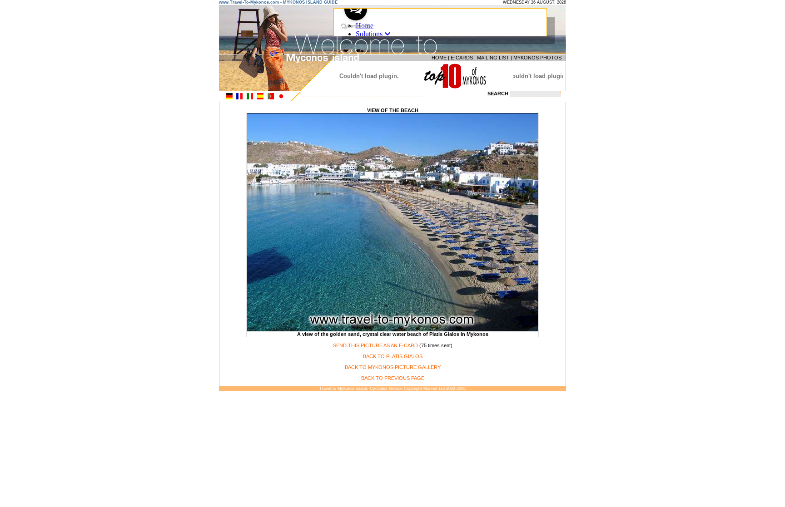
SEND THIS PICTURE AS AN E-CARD (375, 345)
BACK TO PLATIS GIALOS (392, 356)
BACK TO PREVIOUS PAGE (392, 378)
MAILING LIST (493, 57)
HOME (439, 57)
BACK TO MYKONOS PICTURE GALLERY (393, 367)
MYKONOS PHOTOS (537, 57)
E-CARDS (462, 57)
